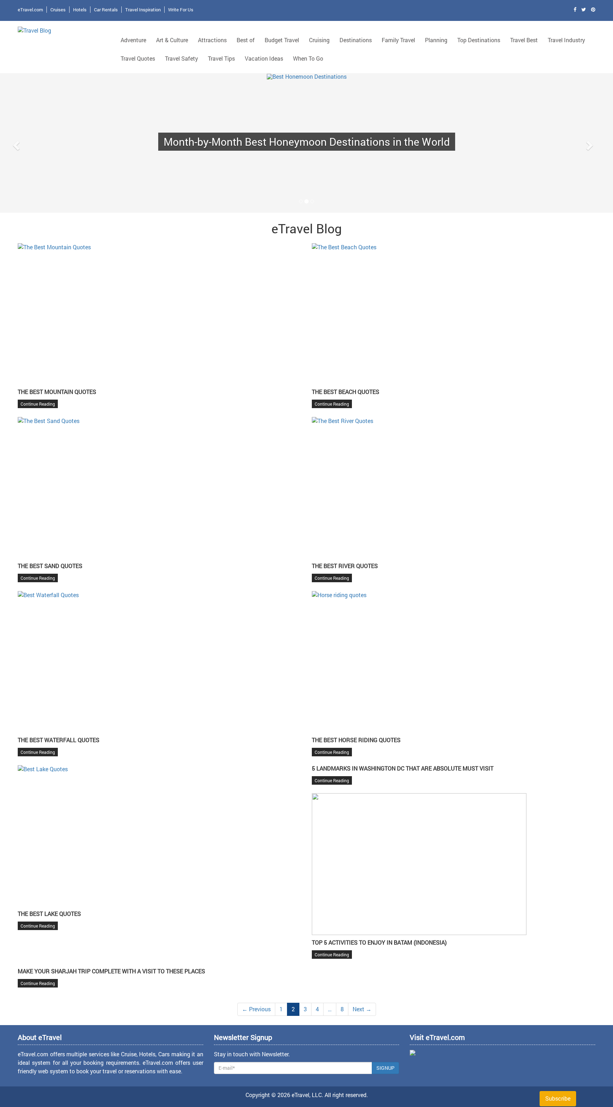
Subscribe (557, 1098)
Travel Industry (566, 40)
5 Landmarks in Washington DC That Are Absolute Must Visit (402, 768)
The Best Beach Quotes (345, 391)
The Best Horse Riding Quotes (356, 740)
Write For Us (180, 9)
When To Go (308, 58)
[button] (15, 143)
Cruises (58, 9)
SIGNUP (385, 1067)
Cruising (319, 40)
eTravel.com (30, 9)
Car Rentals (106, 9)
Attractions (212, 40)
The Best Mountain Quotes (57, 391)
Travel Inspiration (143, 9)
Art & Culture (172, 40)
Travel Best (524, 40)
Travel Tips (221, 58)
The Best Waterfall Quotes (58, 740)
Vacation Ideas (264, 58)
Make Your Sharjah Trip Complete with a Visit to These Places (111, 971)
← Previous (256, 1009)
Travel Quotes (138, 58)
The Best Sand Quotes (50, 565)
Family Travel (398, 40)
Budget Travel (282, 40)
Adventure (133, 40)
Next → (362, 1009)
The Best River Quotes (345, 565)
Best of (246, 40)
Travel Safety (181, 58)
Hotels (80, 9)
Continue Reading (38, 404)
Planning (436, 40)
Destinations (355, 40)
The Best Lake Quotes (49, 913)
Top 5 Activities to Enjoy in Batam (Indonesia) (379, 942)
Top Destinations (478, 40)
